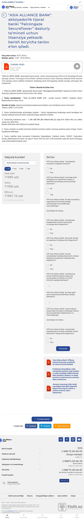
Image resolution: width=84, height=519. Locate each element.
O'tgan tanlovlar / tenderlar (38, 7)
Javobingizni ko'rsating (54, 211)
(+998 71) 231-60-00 (72, 451)
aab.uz (8, 7)
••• (49, 7)
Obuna (29, 496)
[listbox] (21, 163)
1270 (80, 448)
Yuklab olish (17, 64)
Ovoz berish (63, 349)
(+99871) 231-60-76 (72, 461)
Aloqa (73, 496)
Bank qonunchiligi (16, 496)
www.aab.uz (10, 511)
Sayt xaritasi (62, 496)
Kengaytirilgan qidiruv (45, 496)
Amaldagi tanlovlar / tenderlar (19, 7)
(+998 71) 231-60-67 (72, 470)
